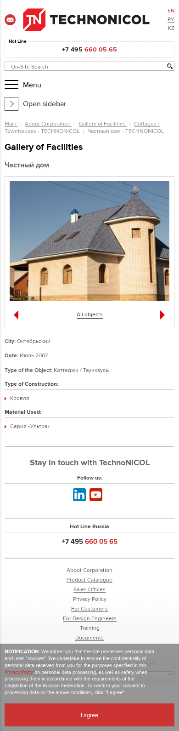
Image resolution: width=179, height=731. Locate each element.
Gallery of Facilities (103, 123)
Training (90, 628)
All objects (90, 314)
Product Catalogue (89, 580)
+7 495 (89, 49)
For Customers (89, 608)
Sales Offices (89, 589)
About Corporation (48, 123)
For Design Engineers (90, 618)
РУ (171, 19)
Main (11, 123)
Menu (30, 85)
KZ (171, 28)
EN (171, 10)
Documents (89, 637)
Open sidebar (44, 104)
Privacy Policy (89, 599)
